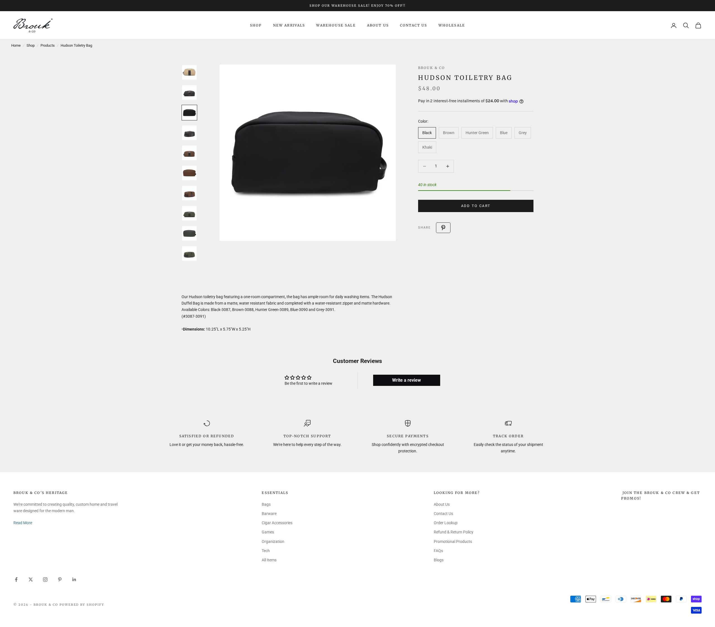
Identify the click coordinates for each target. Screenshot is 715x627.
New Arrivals (289, 25)
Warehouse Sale (336, 25)
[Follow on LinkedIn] (74, 579)
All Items (269, 560)
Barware (269, 513)
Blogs (439, 560)
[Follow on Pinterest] (60, 579)
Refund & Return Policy (453, 532)
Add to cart (476, 206)
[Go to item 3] (189, 112)
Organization (273, 541)
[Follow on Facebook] (16, 579)
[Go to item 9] (189, 233)
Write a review (406, 380)
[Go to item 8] (189, 213)
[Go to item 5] (189, 153)
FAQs (438, 550)
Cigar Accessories (277, 523)
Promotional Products (453, 541)
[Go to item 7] (189, 193)
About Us (378, 25)
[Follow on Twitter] (31, 579)
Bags (266, 504)
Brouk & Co (431, 68)
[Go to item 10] (189, 253)
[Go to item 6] (189, 173)
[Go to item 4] (189, 133)
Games (268, 532)
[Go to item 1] (189, 72)
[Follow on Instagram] (45, 579)
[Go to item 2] (189, 92)
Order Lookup (445, 523)
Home (16, 45)
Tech (266, 550)
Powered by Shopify (81, 605)
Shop (256, 25)
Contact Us (413, 25)
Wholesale (451, 25)
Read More (22, 523)
